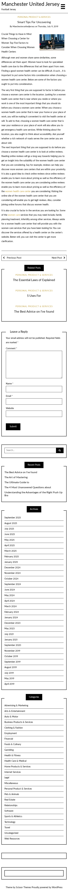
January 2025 (11, 562)
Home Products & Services (17, 767)
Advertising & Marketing (16, 706)
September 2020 (12, 645)
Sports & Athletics (13, 816)
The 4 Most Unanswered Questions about (27, 487)
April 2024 (9, 601)
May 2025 (9, 540)
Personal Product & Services (34, 17)
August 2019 (10, 667)
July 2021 (9, 634)
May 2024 (9, 595)
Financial (8, 739)
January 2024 (11, 618)
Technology (9, 822)
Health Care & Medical (15, 761)
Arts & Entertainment (14, 711)
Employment (10, 733)
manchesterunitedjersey (24, 27)
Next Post (57, 258)
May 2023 (9, 629)
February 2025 (11, 557)
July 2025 (9, 529)
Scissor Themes (23, 887)
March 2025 (10, 551)
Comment (11, 348)
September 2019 (12, 662)
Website (10, 408)
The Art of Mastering (16, 477)
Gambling (9, 750)
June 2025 (9, 534)
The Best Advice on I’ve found (34, 311)
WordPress (57, 887)
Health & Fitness (12, 755)
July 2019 (9, 673)
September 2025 (12, 518)
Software (8, 811)
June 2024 (9, 590)
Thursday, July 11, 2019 (48, 27)
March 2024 (10, 606)
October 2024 (11, 579)
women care (14, 215)
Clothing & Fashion (13, 728)
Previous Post (13, 258)
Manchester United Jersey (30, 4)
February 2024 (11, 612)
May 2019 (9, 678)
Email (9, 396)
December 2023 (12, 623)
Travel (7, 828)
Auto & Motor (11, 717)
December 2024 (12, 568)
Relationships (10, 805)
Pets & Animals (11, 794)
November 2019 (12, 651)
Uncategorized (11, 833)
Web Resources (12, 839)
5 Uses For (34, 295)
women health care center (18, 191)
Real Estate (9, 800)
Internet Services (12, 772)
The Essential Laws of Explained (34, 280)
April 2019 (9, 684)
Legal (6, 778)
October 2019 (11, 656)
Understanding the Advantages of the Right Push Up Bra (33, 494)
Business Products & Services (18, 722)
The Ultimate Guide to (16, 482)
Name (9, 384)
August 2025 (10, 523)
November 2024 (12, 573)
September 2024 (12, 584)
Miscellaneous (11, 783)
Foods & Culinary (12, 744)
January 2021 (11, 640)
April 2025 (9, 545)
